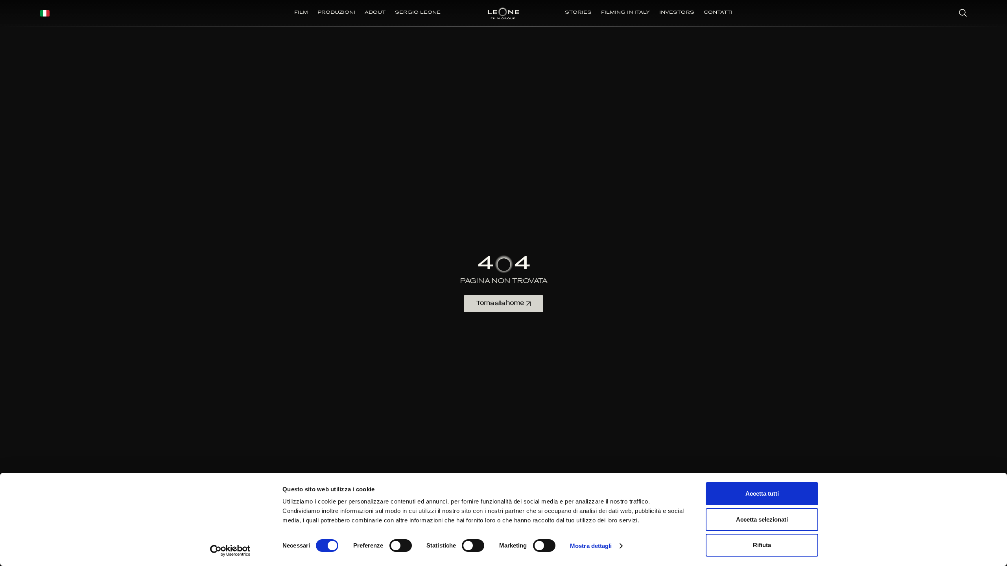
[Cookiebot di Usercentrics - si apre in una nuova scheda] (230, 551)
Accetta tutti (762, 493)
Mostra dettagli (591, 545)
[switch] (400, 545)
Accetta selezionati (762, 519)
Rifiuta (762, 545)
